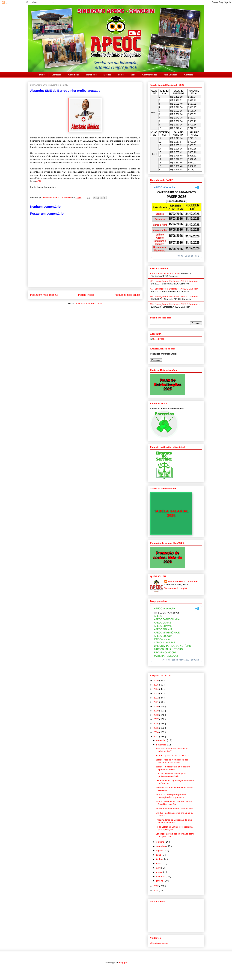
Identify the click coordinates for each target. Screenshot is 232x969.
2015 (156, 728)
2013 (156, 736)
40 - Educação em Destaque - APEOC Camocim (174, 296)
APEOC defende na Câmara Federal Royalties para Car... (174, 803)
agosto (160, 850)
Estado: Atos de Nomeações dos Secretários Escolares (172, 761)
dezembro (161, 740)
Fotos (121, 75)
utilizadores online (159, 943)
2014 (156, 732)
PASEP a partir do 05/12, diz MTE (172, 755)
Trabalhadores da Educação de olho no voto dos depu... (174, 821)
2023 (156, 693)
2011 (156, 890)
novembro (161, 744)
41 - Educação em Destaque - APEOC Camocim (174, 288)
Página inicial (86, 294)
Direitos (107, 75)
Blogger (123, 962)
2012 (156, 886)
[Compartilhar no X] (101, 197)
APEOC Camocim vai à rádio (164, 273)
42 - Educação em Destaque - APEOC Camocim (174, 281)
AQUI (39, 181)
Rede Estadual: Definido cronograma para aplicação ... (174, 828)
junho (159, 859)
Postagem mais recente (44, 294)
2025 (156, 684)
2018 (156, 715)
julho (159, 855)
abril (158, 867)
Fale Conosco (170, 75)
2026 (156, 680)
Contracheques (149, 75)
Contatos (188, 75)
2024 (156, 689)
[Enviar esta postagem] (88, 197)
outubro (160, 842)
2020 (156, 706)
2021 (156, 702)
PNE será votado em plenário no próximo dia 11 (172, 749)
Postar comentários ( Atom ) (89, 303)
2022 (156, 697)
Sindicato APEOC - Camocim (57, 197)
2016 (156, 723)
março (159, 872)
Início (42, 75)
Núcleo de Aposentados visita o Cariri (174, 808)
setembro (161, 846)
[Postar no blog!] (97, 197)
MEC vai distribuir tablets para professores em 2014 (171, 775)
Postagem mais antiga (127, 294)
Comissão (56, 75)
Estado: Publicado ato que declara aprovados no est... (173, 768)
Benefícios (91, 75)
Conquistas (73, 75)
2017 (156, 719)
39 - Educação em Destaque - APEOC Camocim (174, 304)
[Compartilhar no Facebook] (105, 197)
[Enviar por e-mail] (94, 197)
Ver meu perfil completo (176, 588)
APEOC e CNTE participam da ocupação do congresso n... (171, 795)
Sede (133, 75)
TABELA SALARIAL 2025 (171, 513)
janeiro (160, 880)
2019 (156, 710)
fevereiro (161, 876)
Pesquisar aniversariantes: (163, 353)
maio (159, 863)
